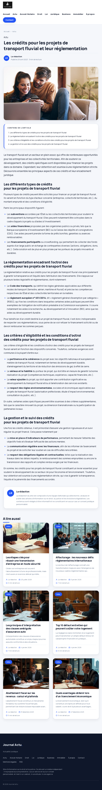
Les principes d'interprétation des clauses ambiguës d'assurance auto (23, 628)
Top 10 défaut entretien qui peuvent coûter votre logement (74, 627)
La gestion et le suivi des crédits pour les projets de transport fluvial (38, 144)
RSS (21, 762)
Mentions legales (9, 762)
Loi (46, 14)
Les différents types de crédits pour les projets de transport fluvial (38, 132)
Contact (9, 20)
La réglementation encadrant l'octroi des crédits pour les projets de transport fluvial (45, 136)
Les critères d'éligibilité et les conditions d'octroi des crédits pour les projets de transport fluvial (50, 140)
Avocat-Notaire (27, 14)
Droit (39, 14)
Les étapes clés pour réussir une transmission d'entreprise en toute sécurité (23, 560)
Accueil (6, 14)
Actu (15, 14)
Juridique (54, 14)
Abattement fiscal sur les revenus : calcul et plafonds (22, 694)
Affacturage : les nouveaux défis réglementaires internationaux (75, 559)
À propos (90, 14)
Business (66, 14)
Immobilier (78, 14)
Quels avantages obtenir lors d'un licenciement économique (74, 694)
